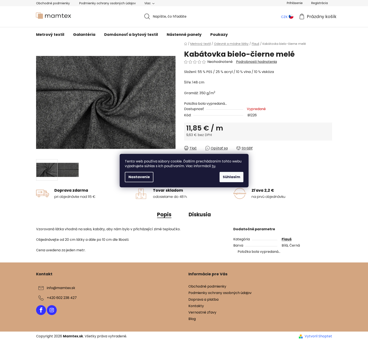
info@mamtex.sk (61, 288)
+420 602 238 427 (62, 298)
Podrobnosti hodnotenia (256, 61)
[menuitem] (50, 34)
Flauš (287, 239)
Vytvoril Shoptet (318, 336)
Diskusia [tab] (200, 214)
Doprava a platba (203, 299)
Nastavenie (139, 176)
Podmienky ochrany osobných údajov (107, 3)
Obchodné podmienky (53, 3)
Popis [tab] (164, 214)
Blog (192, 318)
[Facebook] (41, 310)
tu (213, 166)
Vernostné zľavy (202, 312)
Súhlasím (231, 176)
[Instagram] (52, 310)
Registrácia (319, 3)
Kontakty (196, 305)
